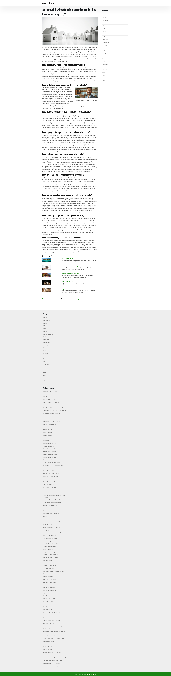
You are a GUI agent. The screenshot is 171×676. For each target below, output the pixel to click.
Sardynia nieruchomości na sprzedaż (70, 273)
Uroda (103, 72)
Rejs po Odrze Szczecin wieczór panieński (53, 571)
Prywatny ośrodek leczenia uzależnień (52, 413)
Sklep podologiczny (48, 429)
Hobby (104, 28)
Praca (103, 47)
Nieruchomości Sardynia (67, 258)
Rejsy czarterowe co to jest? (50, 552)
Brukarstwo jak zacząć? (48, 641)
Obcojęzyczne (105, 45)
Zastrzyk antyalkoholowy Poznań (51, 402)
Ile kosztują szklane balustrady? (51, 454)
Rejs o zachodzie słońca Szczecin (51, 612)
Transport (104, 67)
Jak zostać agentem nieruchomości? (51, 492)
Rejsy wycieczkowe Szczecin (50, 590)
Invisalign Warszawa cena (49, 655)
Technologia (105, 64)
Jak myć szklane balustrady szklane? (52, 462)
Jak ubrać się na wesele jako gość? (51, 521)
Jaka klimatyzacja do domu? (50, 546)
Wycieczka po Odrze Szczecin (50, 593)
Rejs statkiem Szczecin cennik (50, 557)
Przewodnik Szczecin (48, 490)
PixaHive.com (94, 674)
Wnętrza (104, 78)
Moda (103, 36)
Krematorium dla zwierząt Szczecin (51, 421)
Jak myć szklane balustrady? (50, 457)
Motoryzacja (105, 39)
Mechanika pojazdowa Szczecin (50, 391)
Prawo (103, 50)
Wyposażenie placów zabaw (50, 538)
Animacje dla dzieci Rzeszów (50, 585)
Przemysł (104, 53)
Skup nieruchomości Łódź (68, 281)
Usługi (103, 75)
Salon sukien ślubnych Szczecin (50, 481)
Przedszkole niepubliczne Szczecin (51, 405)
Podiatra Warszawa (48, 438)
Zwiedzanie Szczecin (48, 484)
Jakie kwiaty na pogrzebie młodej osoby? (53, 652)
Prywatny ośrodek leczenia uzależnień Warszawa (55, 407)
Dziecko (104, 23)
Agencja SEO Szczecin (48, 623)
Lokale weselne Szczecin (49, 563)
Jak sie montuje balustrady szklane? (51, 468)
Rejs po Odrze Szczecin (49, 587)
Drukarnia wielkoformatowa (49, 460)
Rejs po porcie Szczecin (49, 615)
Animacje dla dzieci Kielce (49, 579)
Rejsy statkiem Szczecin (49, 574)
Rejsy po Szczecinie (48, 576)
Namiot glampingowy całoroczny (51, 513)
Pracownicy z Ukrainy (48, 549)
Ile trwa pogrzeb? (47, 649)
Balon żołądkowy (47, 440)
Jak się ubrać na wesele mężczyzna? (52, 527)
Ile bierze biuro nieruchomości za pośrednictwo (73, 266)
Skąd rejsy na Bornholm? (49, 568)
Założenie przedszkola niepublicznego (52, 660)
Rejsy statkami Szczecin (49, 598)
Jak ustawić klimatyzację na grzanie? (52, 532)
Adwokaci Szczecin (48, 519)
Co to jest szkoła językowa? (49, 451)
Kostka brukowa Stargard (49, 646)
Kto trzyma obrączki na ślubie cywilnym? (52, 628)
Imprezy (104, 31)
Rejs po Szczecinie (47, 609)
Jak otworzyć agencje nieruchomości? (52, 502)
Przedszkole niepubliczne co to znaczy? (52, 626)
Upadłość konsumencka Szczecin (51, 473)
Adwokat (45, 508)
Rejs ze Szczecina (47, 560)
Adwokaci (45, 516)
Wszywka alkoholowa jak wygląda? (51, 427)
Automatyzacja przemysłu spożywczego (52, 620)
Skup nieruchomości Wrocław (68, 289)
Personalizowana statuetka (49, 470)
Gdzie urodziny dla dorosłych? (50, 505)
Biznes (104, 17)
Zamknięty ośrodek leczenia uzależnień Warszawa (55, 410)
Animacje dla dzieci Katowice (50, 582)
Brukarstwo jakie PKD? (48, 644)
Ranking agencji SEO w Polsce (50, 416)
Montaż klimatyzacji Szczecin (50, 535)
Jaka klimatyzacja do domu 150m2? (51, 543)
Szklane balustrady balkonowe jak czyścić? (53, 465)
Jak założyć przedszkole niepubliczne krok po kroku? (55, 657)
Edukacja (104, 25)
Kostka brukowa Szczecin (49, 443)
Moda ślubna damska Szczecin (50, 476)
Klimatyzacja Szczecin (48, 530)
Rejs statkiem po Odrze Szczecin (51, 595)
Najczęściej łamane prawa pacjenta (51, 663)
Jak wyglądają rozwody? (49, 635)
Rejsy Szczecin (47, 606)
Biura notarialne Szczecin (49, 399)
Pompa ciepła (46, 510)
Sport (103, 61)
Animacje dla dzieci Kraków (49, 565)
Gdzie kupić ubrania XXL (49, 396)
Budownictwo (105, 20)
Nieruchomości (105, 42)
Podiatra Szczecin (47, 435)
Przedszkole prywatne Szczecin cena (52, 449)
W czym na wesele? (48, 524)
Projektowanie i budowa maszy (50, 666)
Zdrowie (104, 80)
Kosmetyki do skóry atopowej (50, 424)
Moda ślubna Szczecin (48, 479)
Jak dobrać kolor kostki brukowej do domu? (53, 638)
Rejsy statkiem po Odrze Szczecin (51, 617)
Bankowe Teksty (48, 2)
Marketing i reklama (107, 34)
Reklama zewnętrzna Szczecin (50, 541)
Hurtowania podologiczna (49, 432)
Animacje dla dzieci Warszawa (50, 554)
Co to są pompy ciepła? (48, 446)
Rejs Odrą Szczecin (48, 601)
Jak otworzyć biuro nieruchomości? (51, 500)
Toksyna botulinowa (48, 418)
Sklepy (104, 58)
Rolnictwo (104, 56)
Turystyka (104, 69)
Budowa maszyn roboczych (49, 394)
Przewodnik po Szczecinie (49, 487)
